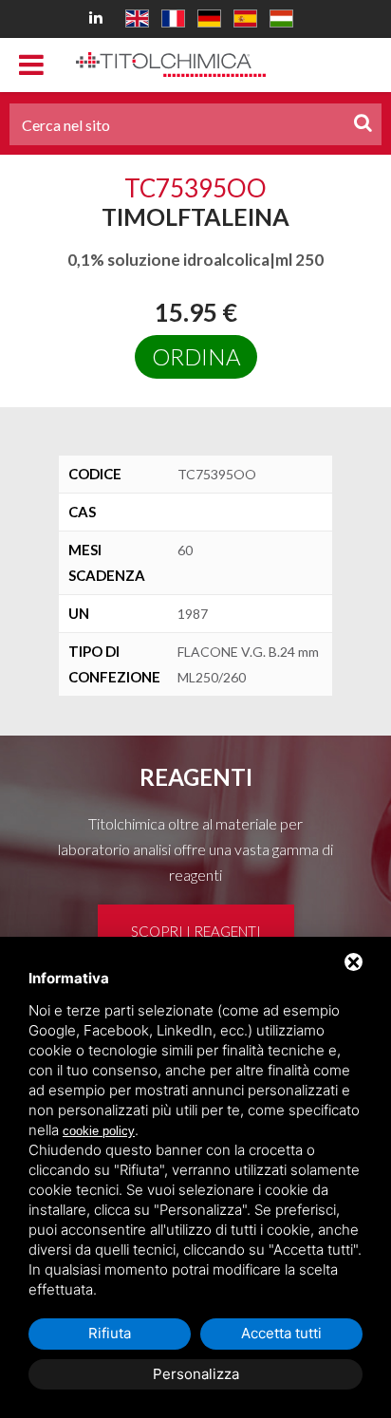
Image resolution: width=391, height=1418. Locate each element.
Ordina (196, 356)
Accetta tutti (281, 1333)
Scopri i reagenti (196, 931)
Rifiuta (109, 1333)
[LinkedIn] (98, 16)
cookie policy (99, 1131)
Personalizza (196, 1374)
